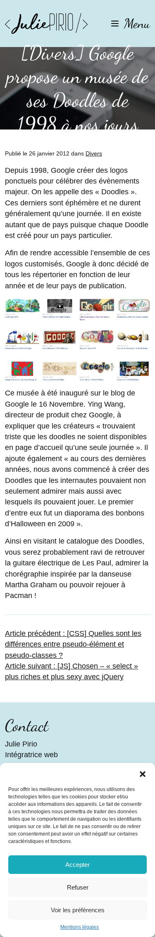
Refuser (77, 887)
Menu (137, 23)
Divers (94, 153)
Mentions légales (79, 927)
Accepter (77, 864)
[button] (142, 773)
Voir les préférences (78, 909)
